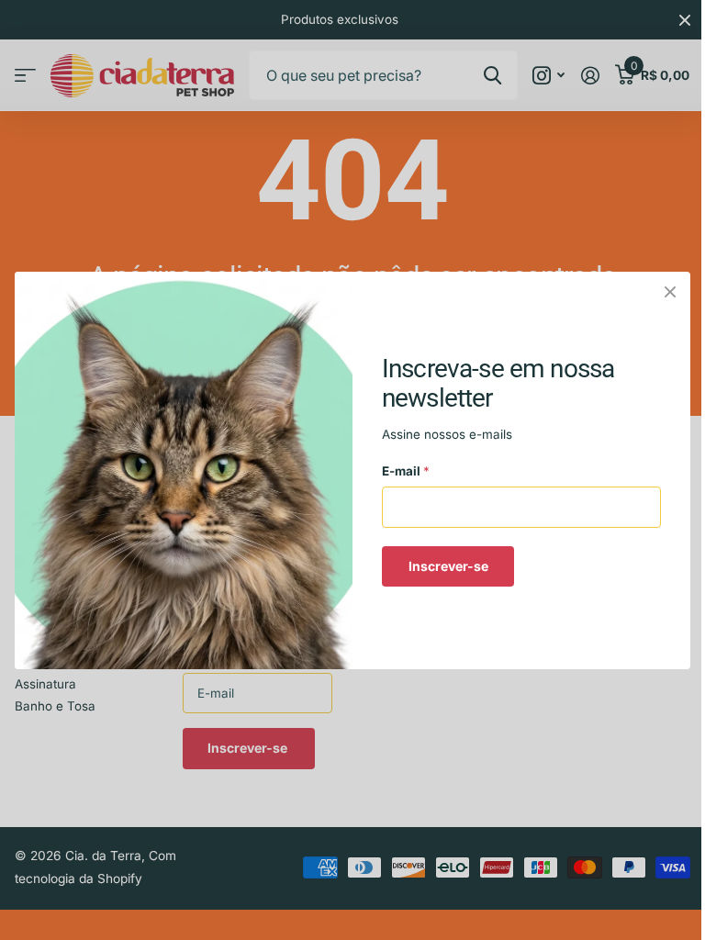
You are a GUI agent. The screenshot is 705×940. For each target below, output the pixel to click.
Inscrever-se (448, 565)
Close (670, 292)
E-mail (406, 471)
